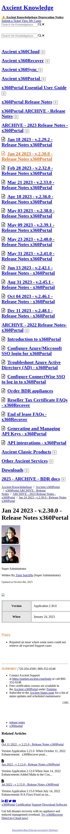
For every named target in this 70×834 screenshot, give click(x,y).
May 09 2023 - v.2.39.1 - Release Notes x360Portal (28, 227)
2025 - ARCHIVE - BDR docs (31, 478)
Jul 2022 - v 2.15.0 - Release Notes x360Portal (30, 784)
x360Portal (8, 804)
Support (36, 804)
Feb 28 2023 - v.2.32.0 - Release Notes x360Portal (27, 171)
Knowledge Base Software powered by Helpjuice (35, 830)
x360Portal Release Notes (27, 101)
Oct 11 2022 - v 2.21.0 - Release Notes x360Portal (33, 744)
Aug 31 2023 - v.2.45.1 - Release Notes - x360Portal (28, 285)
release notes (17, 722)
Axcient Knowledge (27, 7)
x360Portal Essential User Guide (34, 87)
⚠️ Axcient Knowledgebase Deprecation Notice (33, 17)
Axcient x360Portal (21, 78)
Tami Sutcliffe (24, 575)
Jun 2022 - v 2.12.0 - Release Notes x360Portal (31, 764)
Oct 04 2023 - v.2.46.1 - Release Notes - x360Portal (28, 299)
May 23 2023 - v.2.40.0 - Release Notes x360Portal (28, 242)
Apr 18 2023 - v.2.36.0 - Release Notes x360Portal (27, 199)
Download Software (54, 804)
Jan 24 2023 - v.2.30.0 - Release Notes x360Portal (27, 156)
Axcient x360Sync (20, 69)
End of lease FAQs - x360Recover (24, 417)
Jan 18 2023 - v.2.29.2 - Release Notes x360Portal (27, 142)
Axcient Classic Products (26, 451)
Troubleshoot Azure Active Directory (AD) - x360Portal (31, 365)
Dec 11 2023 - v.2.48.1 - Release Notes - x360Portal (28, 313)
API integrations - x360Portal (36, 442)
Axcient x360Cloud (20, 51)
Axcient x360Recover (23, 60)
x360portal (16, 726)
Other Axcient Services (25, 460)
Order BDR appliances (30, 390)
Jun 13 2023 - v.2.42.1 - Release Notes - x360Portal (28, 270)
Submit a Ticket (11, 20)
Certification (23, 804)
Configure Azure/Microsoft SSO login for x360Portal (32, 351)
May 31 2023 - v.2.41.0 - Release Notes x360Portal (28, 256)
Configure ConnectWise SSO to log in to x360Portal (33, 379)
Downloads (12, 469)
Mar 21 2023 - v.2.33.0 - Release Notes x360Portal (28, 185)
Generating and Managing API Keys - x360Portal (31, 431)
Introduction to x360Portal (34, 339)
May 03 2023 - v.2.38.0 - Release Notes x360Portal (28, 213)
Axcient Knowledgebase (17, 487)
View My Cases (31, 20)
